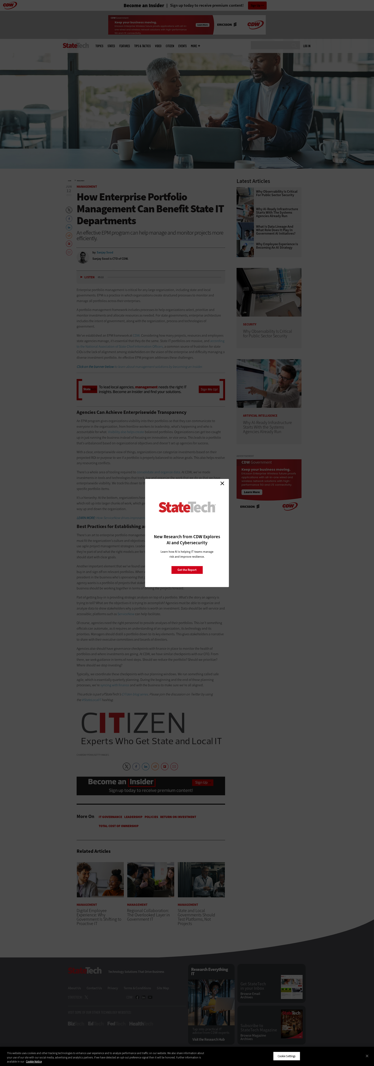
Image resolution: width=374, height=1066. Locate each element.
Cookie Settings (287, 1056)
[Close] (367, 1056)
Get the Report (187, 570)
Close (222, 483)
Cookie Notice (34, 1061)
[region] (187, 1056)
